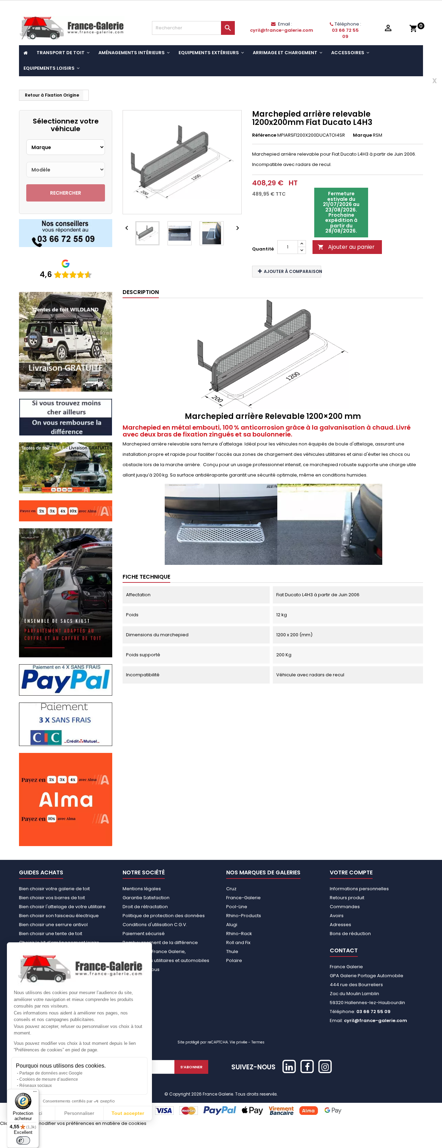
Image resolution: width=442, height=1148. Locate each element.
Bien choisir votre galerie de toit (54, 888)
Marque (362, 135)
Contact (344, 950)
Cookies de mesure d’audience (48, 1079)
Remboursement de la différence (160, 942)
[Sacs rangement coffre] (65, 592)
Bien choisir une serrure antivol (53, 924)
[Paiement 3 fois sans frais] (65, 724)
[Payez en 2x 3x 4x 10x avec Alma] (65, 510)
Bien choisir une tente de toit (50, 933)
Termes (258, 1042)
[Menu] (35, 1093)
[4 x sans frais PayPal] (65, 679)
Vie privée (238, 1042)
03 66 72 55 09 (345, 33)
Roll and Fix (238, 942)
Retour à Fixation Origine (52, 95)
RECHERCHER (65, 192)
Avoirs (337, 915)
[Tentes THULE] (65, 467)
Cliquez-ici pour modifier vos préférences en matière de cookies (73, 1123)
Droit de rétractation (145, 906)
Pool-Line (236, 906)
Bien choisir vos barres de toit (52, 897)
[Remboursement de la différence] (65, 416)
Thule (232, 951)
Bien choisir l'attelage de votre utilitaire (62, 906)
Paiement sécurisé (144, 933)
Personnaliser (79, 1113)
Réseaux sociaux (35, 1085)
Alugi (231, 924)
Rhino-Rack (239, 933)
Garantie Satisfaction (146, 897)
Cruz (231, 888)
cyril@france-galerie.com (281, 30)
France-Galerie (243, 897)
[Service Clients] (65, 232)
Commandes (345, 906)
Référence (264, 135)
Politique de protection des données (164, 915)
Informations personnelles (359, 888)
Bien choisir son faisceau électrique (59, 915)
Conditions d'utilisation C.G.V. (155, 924)
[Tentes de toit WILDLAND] (65, 341)
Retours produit (347, 897)
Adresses (340, 924)
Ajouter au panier (346, 247)
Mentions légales (142, 888)
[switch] (23, 1140)
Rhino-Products (243, 915)
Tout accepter (128, 1113)
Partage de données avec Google (51, 1073)
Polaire (234, 960)
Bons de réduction (350, 933)
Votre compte (351, 872)
